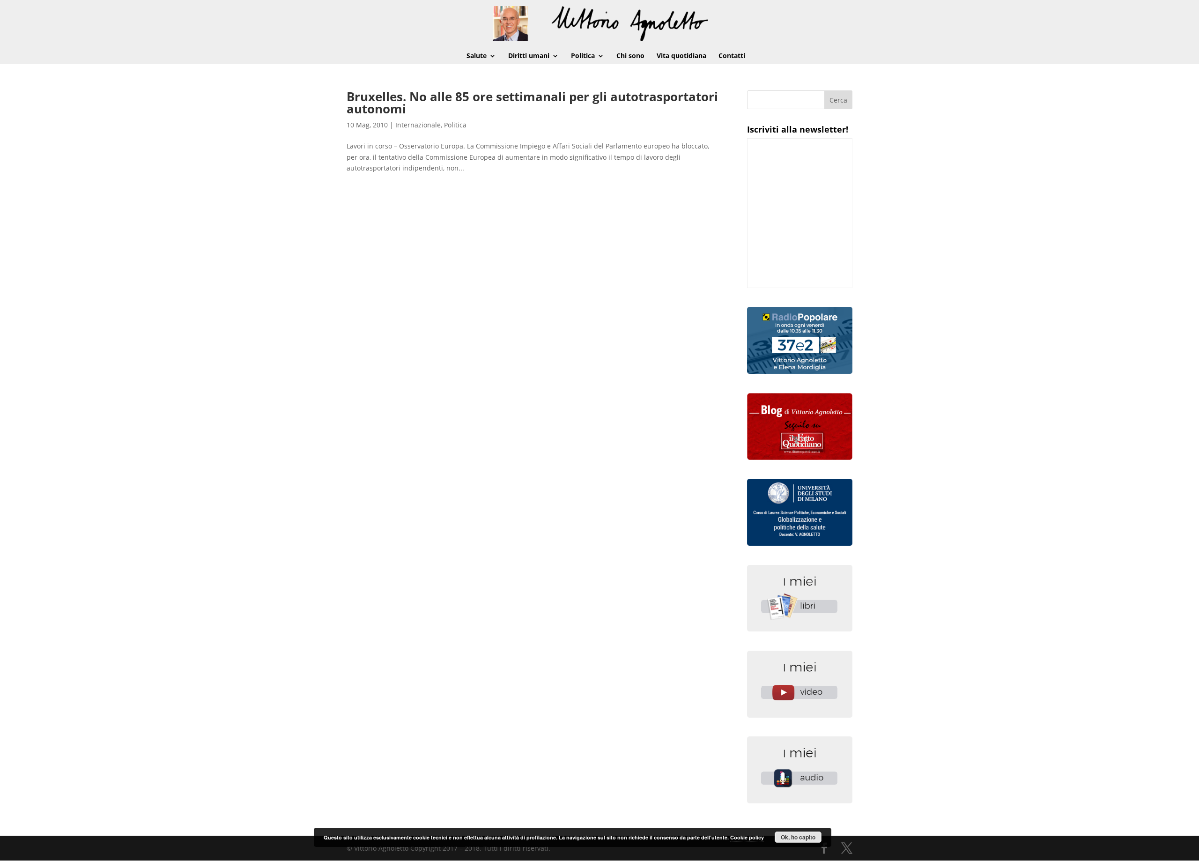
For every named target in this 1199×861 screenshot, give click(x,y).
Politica (583, 56)
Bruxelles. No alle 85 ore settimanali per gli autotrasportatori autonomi (532, 102)
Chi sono (630, 56)
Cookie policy (747, 837)
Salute (476, 56)
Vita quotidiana (681, 56)
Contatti (731, 56)
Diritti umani (528, 56)
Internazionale (418, 124)
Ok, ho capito (798, 837)
